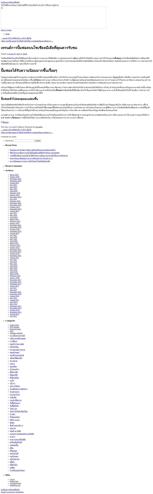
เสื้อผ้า (12, 462)
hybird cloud (14, 325)
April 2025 (14, 191)
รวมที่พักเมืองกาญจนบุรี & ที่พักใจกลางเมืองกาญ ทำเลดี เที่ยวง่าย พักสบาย (39, 156)
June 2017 (13, 290)
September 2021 (15, 256)
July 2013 (13, 316)
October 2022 (15, 229)
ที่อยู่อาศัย (13, 375)
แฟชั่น (12, 468)
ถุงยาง (12, 364)
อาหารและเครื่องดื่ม (18, 439)
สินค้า (12, 423)
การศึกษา (13, 341)
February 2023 (15, 221)
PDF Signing (14, 327)
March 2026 (14, 175)
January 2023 (14, 223)
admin (25, 54)
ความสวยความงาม (17, 350)
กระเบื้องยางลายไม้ (17, 336)
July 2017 (13, 288)
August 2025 (14, 183)
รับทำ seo (13, 409)
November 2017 (15, 282)
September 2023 (15, 209)
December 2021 (15, 250)
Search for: (9, 141)
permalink (38, 127)
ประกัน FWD (15, 395)
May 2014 (13, 304)
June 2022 (13, 237)
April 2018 (14, 272)
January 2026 (14, 177)
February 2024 (15, 201)
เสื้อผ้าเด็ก (13, 465)
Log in (12, 479)
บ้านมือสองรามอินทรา (19, 389)
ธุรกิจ (12, 380)
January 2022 (14, 248)
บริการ (21, 127)
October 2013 (15, 310)
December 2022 (15, 225)
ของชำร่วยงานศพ (17, 344)
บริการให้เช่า (15, 386)
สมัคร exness (15, 420)
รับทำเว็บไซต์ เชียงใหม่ (19, 411)
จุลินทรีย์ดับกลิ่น (16, 358)
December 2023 (15, 203)
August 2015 (14, 300)
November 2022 (15, 227)
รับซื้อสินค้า (14, 406)
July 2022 (13, 235)
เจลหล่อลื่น (14, 445)
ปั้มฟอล (116, 77)
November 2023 (15, 205)
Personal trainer (15, 329)
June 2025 (13, 187)
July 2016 (13, 298)
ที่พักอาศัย (14, 372)
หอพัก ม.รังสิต (15, 431)
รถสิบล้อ (13, 397)
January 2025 (14, 195)
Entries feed (14, 481)
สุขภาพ (13, 428)
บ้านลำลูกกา (15, 392)
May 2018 (13, 270)
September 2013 (15, 312)
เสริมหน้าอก (14, 459)
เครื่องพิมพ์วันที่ (16, 442)
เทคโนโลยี (14, 453)
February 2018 (15, 276)
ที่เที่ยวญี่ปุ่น (14, 378)
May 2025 (13, 189)
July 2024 (13, 199)
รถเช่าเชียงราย (16, 400)
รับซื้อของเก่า (15, 403)
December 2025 (15, 179)
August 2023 (14, 211)
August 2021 (14, 258)
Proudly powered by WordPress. (12, 492)
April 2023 (14, 217)
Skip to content (6, 30)
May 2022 (13, 239)
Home (7, 34)
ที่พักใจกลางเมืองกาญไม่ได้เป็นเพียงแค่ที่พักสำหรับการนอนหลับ (34, 153)
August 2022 (14, 233)
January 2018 (14, 278)
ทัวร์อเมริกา (14, 369)
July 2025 (13, 185)
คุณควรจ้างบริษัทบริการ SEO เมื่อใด (16, 38)
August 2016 (14, 296)
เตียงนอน (13, 451)
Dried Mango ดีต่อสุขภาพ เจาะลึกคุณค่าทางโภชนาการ (31, 158)
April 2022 (14, 241)
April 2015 (14, 302)
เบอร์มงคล (14, 456)
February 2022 (15, 245)
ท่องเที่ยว (13, 366)
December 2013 (15, 306)
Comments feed (15, 483)
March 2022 (14, 243)
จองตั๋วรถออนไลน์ (17, 355)
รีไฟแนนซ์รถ (15, 417)
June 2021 (13, 262)
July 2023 (13, 213)
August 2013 (14, 314)
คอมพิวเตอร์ (14, 352)
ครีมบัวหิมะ (14, 347)
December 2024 (15, 197)
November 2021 (15, 252)
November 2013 (15, 308)
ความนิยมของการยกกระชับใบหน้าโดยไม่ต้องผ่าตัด (30, 161)
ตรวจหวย (13, 361)
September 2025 (15, 181)
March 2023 (14, 219)
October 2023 (15, 207)
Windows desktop (16, 333)
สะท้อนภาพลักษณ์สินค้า (10, 2)
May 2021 (13, 264)
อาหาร (12, 437)
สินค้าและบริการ (16, 425)
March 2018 (14, 274)
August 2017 (14, 286)
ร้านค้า (12, 414)
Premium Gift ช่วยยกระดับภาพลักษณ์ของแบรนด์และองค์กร (33, 150)
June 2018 (13, 268)
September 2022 (15, 231)
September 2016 (15, 294)
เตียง (11, 448)
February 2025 (15, 193)
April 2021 (14, 266)
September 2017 (15, 284)
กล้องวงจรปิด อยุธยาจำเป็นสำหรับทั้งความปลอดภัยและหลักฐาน (27, 41)
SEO (11, 331)
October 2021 (15, 254)
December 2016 (15, 292)
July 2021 (13, 260)
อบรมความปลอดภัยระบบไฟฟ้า (22, 434)
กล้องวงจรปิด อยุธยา (18, 338)
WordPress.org (15, 485)
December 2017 (15, 280)
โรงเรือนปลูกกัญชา (17, 470)
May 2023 (13, 215)
